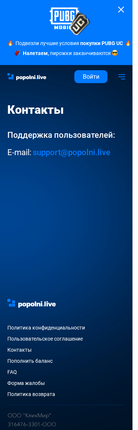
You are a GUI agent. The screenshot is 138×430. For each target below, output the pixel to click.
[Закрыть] (121, 10)
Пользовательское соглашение (45, 339)
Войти (91, 76)
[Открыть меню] (121, 76)
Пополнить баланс (30, 361)
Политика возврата (31, 394)
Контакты (19, 350)
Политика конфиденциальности (46, 328)
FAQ (12, 372)
